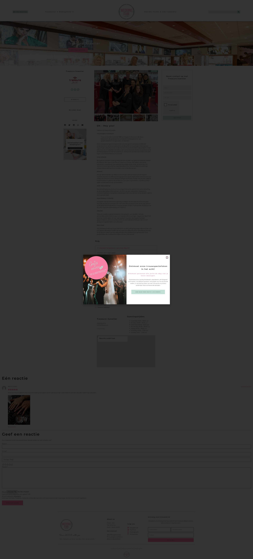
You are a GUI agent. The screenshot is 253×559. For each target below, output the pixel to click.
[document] (126, 279)
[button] (167, 257)
